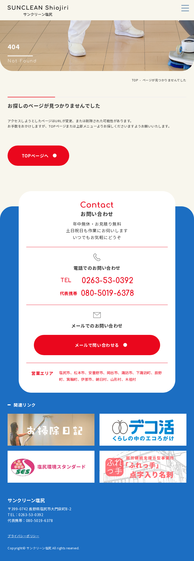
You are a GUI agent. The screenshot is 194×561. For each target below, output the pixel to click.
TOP (135, 80)
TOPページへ (35, 156)
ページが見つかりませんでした (164, 80)
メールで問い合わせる (97, 345)
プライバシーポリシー (23, 536)
